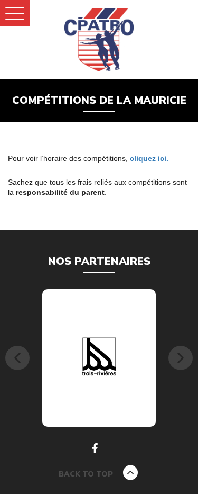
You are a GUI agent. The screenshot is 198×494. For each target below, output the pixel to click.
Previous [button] (17, 358)
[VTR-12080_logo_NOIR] (99, 357)
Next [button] (180, 358)
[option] (99, 358)
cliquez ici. (149, 158)
